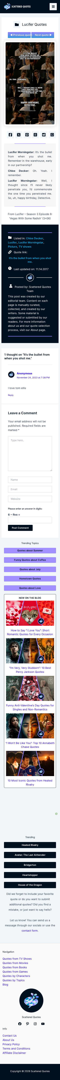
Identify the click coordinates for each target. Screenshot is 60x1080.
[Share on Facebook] (10, 134)
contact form (30, 930)
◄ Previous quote (20, 35)
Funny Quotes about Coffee (30, 560)
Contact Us (10, 1035)
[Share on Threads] (35, 134)
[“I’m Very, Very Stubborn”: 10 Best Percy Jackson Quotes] (30, 650)
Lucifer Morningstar (30, 242)
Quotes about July (30, 569)
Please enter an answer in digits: (25, 508)
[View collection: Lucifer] (16, 24)
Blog (5, 984)
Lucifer (12, 242)
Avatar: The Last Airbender (30, 854)
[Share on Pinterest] (27, 134)
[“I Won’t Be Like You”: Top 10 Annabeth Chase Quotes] (30, 725)
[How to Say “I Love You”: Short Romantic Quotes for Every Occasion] (30, 613)
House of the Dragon (30, 885)
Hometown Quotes (30, 578)
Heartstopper (30, 875)
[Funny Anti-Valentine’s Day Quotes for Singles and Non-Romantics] (30, 688)
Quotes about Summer (30, 550)
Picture (12, 246)
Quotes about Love (30, 588)
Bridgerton (30, 865)
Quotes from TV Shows (17, 958)
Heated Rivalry (30, 845)
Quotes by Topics (14, 980)
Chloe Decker (34, 238)
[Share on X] (18, 134)
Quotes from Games (15, 971)
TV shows (25, 246)
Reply (10, 395)
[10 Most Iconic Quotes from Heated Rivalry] (30, 763)
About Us (8, 1040)
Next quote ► (43, 35)
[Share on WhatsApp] (52, 134)
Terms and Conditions (16, 1048)
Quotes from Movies (15, 963)
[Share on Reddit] (43, 134)
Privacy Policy (11, 1044)
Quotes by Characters (16, 976)
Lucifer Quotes (34, 24)
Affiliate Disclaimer (14, 1052)
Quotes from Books (15, 967)
